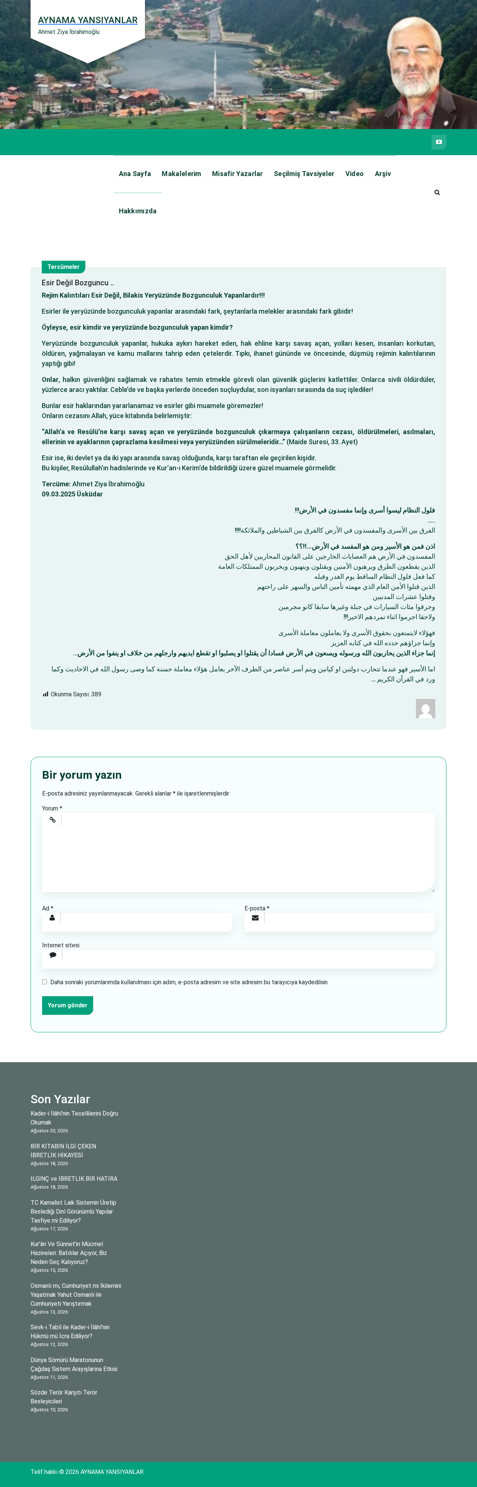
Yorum (52, 808)
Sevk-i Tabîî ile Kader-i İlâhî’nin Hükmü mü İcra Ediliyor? (70, 1332)
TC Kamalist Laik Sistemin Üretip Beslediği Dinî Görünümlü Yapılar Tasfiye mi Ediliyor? (73, 1211)
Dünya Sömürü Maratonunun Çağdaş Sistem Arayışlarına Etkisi (74, 1364)
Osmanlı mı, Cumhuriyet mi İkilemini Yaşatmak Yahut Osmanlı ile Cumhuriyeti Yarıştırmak (76, 1294)
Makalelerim (181, 174)
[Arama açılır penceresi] (437, 192)
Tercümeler (63, 266)
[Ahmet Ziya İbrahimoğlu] (425, 708)
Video (354, 174)
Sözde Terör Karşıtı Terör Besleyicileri (64, 1397)
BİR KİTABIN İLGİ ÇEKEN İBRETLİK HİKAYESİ (63, 1151)
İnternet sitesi (60, 945)
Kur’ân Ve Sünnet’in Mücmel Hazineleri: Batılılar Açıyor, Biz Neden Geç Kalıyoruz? (69, 1252)
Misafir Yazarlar (237, 174)
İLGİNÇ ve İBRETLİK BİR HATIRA (74, 1178)
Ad (47, 908)
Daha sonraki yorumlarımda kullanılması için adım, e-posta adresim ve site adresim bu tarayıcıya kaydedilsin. (189, 982)
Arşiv (383, 174)
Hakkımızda (138, 211)
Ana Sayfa (135, 174)
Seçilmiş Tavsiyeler (304, 174)
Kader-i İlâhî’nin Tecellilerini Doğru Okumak (74, 1118)
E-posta (256, 908)
